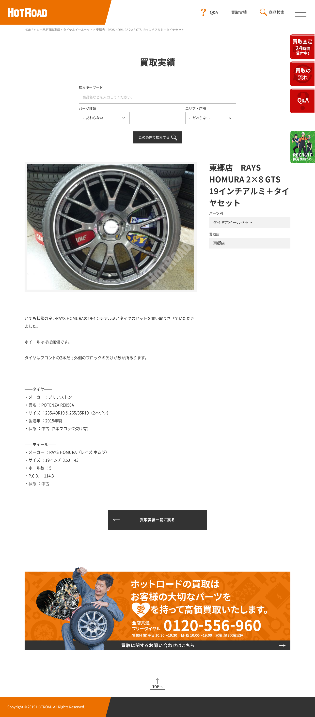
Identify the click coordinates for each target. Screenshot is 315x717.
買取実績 (239, 12)
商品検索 (276, 12)
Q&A (214, 12)
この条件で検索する (154, 137)
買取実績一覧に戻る (157, 520)
